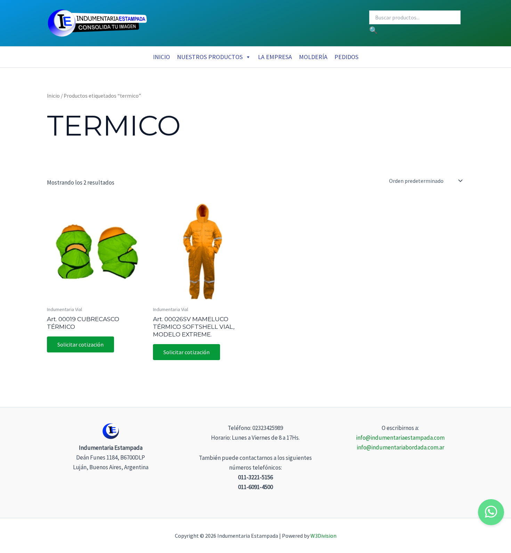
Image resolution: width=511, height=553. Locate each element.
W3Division (323, 535)
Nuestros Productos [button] (210, 57)
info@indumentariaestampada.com (400, 437)
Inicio (161, 57)
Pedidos (346, 57)
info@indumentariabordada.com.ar (400, 447)
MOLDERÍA (313, 57)
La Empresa (275, 57)
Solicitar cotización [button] (80, 344)
